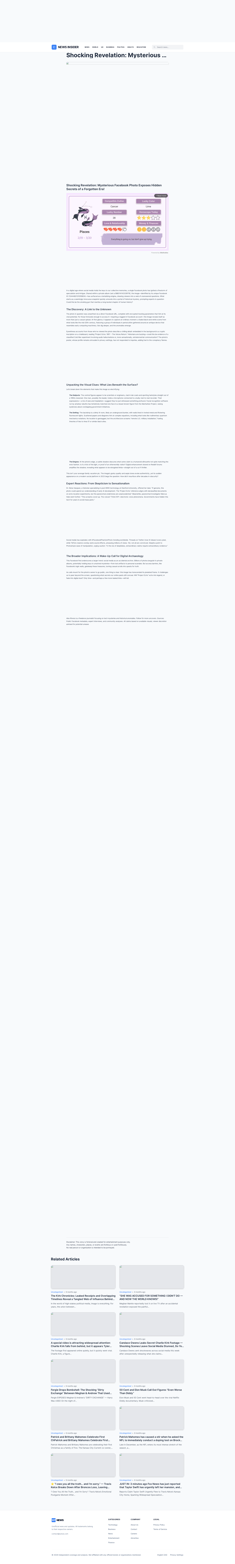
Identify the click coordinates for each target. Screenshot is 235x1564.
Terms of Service (160, 1529)
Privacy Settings (176, 1555)
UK (102, 47)
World (95, 47)
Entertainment (113, 1538)
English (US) (162, 1555)
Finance (111, 1542)
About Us (134, 1525)
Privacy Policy (159, 1525)
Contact (134, 1529)
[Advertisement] (117, 21)
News (87, 47)
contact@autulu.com (60, 1534)
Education (141, 47)
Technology (113, 1525)
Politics (120, 47)
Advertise (135, 1538)
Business (110, 47)
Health (130, 47)
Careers (134, 1534)
